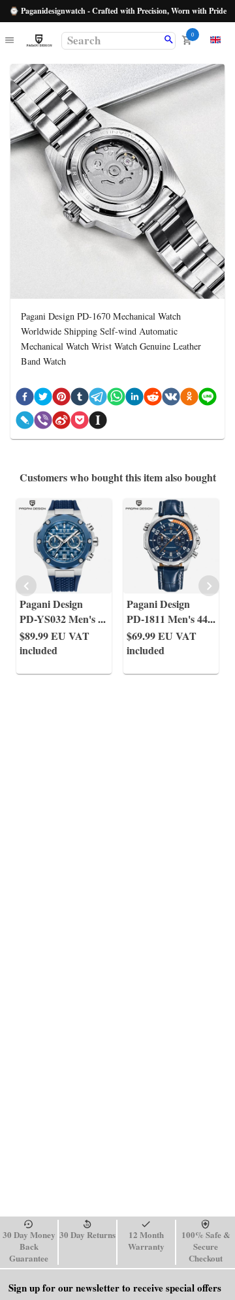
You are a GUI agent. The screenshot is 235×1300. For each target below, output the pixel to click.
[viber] (43, 422)
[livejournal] (25, 422)
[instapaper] (98, 422)
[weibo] (61, 422)
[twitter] (43, 398)
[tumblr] (79, 398)
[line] (207, 398)
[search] (169, 40)
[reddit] (153, 398)
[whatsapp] (116, 398)
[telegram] (98, 398)
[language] (215, 39)
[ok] (189, 398)
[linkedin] (134, 398)
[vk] (171, 398)
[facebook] (25, 398)
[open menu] (9, 40)
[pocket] (79, 422)
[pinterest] (61, 398)
